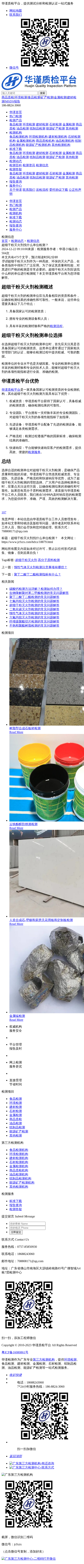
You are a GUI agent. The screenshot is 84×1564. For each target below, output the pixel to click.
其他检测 (72, 128)
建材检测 (42, 124)
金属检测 (60, 97)
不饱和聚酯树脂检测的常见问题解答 (34, 625)
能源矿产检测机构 (38, 144)
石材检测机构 (18, 1162)
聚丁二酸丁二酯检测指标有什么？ (37, 574)
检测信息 (42, 165)
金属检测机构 (25, 140)
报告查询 (15, 181)
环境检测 (21, 97)
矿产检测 (47, 97)
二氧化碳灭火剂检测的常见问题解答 (34, 609)
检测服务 (34, 452)
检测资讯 (29, 165)
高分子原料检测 (49, 560)
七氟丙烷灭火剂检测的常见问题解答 (34, 601)
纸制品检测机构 (20, 1178)
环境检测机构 (38, 136)
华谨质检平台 (11, 389)
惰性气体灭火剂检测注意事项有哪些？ (40, 567)
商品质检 (8, 97)
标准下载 (15, 149)
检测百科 (15, 165)
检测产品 (15, 120)
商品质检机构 (45, 140)
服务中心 (15, 185)
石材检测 (55, 124)
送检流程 (42, 189)
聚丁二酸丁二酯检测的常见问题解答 (34, 597)
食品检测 (34, 97)
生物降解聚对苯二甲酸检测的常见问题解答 (39, 593)
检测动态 (15, 161)
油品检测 (22, 128)
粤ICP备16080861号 (15, 1352)
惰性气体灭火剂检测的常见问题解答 (34, 613)
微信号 (14, 67)
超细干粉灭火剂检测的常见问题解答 (34, 605)
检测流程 (56, 326)
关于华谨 (15, 189)
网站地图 (15, 10)
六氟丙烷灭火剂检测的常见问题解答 (34, 617)
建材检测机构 (57, 136)
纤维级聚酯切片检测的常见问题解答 (34, 621)
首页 (5, 241)
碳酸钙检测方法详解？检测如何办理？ (36, 588)
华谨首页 (15, 112)
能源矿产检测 (55, 128)
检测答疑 (15, 169)
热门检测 (15, 116)
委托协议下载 (58, 189)
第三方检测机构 (44, 1359)
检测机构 (15, 132)
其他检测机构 (61, 144)
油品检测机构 (64, 140)
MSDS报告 (12, 101)
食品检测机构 (18, 136)
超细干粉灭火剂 (26, 560)
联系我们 (15, 14)
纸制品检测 (37, 128)
